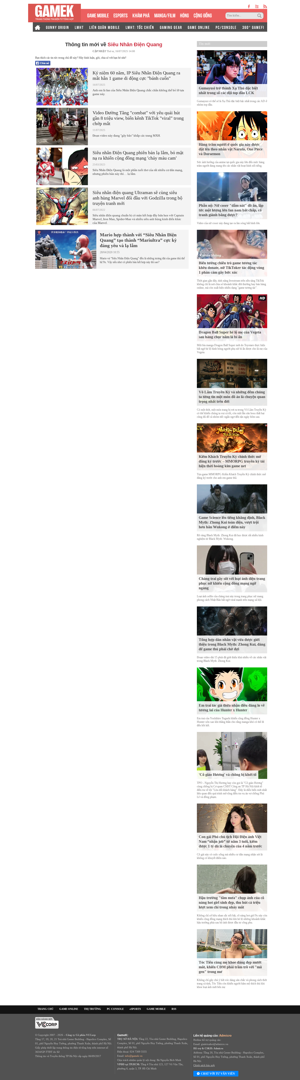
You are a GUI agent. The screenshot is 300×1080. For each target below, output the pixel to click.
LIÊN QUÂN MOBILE (104, 27)
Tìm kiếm (260, 15)
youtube (257, 6)
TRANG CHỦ (45, 1008)
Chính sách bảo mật (204, 1065)
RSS (174, 1008)
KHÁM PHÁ (141, 14)
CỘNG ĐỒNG (203, 14)
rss (265, 6)
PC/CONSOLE (226, 27)
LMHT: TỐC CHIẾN (140, 27)
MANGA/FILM (164, 14)
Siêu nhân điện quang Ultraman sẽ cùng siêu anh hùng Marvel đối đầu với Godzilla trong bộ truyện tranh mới (137, 198)
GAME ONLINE (199, 27)
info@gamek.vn (133, 1055)
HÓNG (184, 14)
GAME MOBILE (98, 14)
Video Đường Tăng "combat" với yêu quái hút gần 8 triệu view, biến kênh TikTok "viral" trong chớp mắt (138, 118)
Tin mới (204, 44)
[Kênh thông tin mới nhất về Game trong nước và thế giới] (54, 13)
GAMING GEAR (171, 27)
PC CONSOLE (115, 1008)
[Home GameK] (37, 27)
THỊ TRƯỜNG (92, 1008)
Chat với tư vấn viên (218, 1073)
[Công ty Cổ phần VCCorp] (47, 1022)
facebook (249, 6)
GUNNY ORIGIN (57, 27)
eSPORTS (120, 14)
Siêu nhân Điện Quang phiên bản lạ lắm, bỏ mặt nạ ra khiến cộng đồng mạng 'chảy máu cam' (138, 155)
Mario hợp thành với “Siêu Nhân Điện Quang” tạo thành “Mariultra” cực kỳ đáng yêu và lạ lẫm (138, 240)
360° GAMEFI (253, 27)
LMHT (79, 27)
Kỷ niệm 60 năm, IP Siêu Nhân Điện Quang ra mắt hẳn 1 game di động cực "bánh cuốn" (136, 75)
